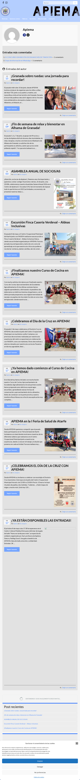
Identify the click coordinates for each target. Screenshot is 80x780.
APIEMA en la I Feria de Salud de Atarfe (38, 421)
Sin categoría (16, 83)
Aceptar (40, 761)
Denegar (40, 767)
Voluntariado (42, 19)
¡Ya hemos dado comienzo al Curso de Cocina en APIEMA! (42, 370)
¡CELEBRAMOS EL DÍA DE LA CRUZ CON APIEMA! (39, 467)
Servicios (33, 19)
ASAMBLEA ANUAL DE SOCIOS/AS (35, 171)
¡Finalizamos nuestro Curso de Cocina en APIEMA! (40, 272)
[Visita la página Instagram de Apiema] (6, 2)
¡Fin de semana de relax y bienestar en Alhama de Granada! (38, 126)
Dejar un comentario (69, 115)
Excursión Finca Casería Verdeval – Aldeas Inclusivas (40, 224)
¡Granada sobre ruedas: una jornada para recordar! (40, 77)
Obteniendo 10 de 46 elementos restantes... (42, 699)
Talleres (24, 19)
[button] (77, 743)
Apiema (8, 83)
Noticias (5, 19)
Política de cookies (39, 777)
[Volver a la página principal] (40, 11)
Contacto (52, 19)
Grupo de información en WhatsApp (18, 60)
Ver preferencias (40, 772)
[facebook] (3, 2)
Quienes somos (15, 19)
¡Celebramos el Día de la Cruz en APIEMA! (40, 321)
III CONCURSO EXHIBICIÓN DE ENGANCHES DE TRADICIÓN (28, 57)
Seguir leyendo (12, 108)
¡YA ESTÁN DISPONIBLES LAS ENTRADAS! (41, 520)
